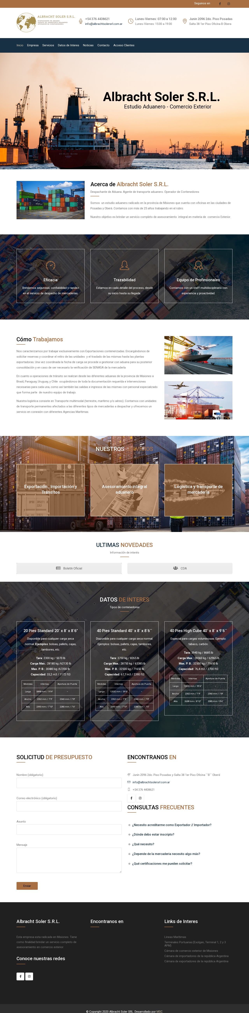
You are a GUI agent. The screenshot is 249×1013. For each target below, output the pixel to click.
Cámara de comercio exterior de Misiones (191, 951)
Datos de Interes (68, 45)
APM (167, 945)
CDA (183, 568)
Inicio (20, 45)
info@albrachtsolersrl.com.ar (103, 24)
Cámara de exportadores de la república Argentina (196, 961)
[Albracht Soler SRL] (46, 22)
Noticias (88, 45)
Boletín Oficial (72, 568)
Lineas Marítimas (175, 937)
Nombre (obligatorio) (30, 775)
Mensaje (22, 845)
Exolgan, (199, 942)
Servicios (48, 45)
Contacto (103, 45)
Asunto (21, 821)
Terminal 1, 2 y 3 (215, 942)
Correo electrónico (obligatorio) (37, 798)
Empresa (33, 45)
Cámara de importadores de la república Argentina (196, 956)
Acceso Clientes (123, 45)
